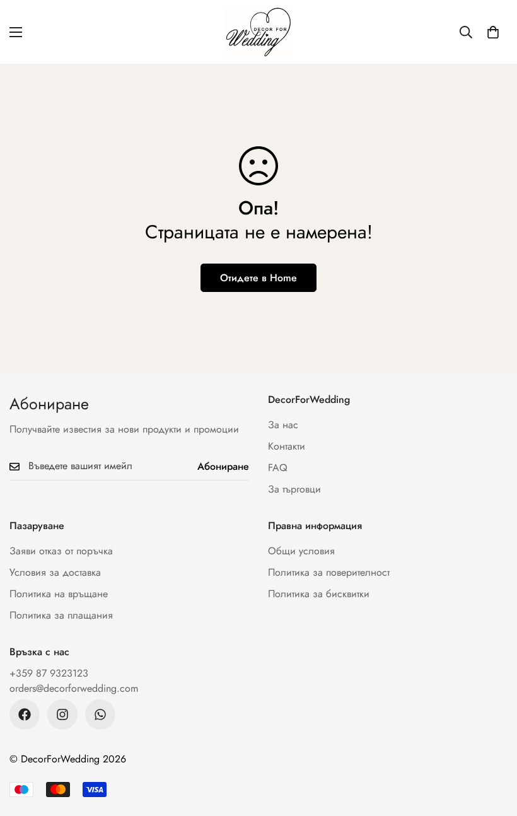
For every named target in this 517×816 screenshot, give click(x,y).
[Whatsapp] (100, 714)
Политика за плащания (61, 615)
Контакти (286, 446)
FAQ (278, 467)
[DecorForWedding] (258, 32)
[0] (493, 32)
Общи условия (301, 551)
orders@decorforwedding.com (73, 688)
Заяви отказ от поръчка (61, 551)
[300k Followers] (24, 714)
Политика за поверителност (329, 572)
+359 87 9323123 (48, 673)
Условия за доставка (55, 572)
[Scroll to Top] (492, 747)
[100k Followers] (62, 714)
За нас (283, 424)
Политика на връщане (58, 593)
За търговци (294, 489)
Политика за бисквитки (318, 593)
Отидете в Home (258, 278)
